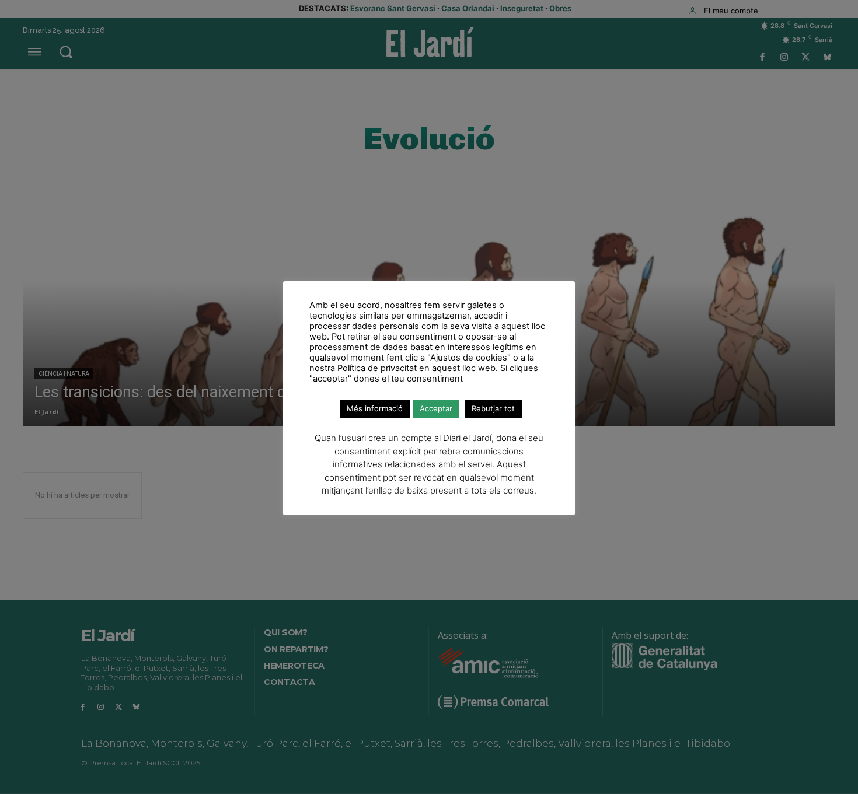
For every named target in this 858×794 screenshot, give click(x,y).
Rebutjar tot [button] (493, 408)
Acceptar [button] (436, 408)
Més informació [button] (375, 408)
